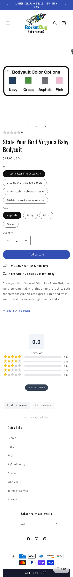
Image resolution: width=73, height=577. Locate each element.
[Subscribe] (56, 524)
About (12, 446)
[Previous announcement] (7, 5)
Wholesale (14, 482)
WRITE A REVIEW (36, 387)
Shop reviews (43, 405)
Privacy (12, 499)
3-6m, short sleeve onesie (24, 174)
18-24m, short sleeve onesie (25, 200)
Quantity (8, 232)
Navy (30, 215)
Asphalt (12, 215)
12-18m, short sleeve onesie (25, 191)
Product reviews (17, 405)
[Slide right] (45, 126)
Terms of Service (18, 490)
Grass (10, 224)
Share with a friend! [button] (19, 310)
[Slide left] (28, 126)
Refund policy (16, 464)
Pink (46, 215)
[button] (8, 23)
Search (12, 438)
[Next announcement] (66, 5)
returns (28, 266)
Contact (13, 473)
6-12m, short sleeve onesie (24, 182)
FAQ (10, 455)
